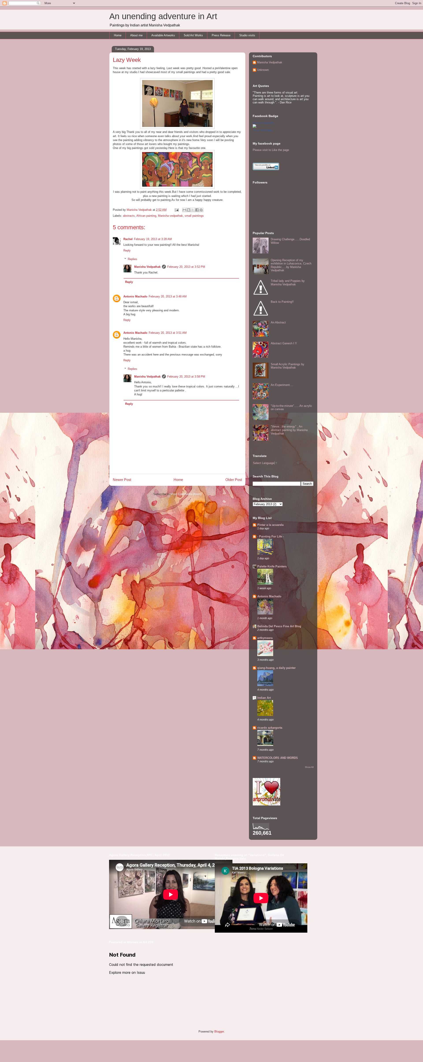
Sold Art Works (193, 35)
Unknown (263, 70)
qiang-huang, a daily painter (276, 667)
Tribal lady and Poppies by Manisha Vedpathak (288, 282)
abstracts (129, 215)
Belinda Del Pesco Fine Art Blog (279, 626)
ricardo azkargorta (269, 727)
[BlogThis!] (188, 210)
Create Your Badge (263, 130)
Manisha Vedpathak (147, 266)
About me (136, 35)
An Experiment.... (282, 385)
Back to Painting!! (282, 301)
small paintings (194, 215)
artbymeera (265, 638)
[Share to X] (193, 210)
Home (117, 35)
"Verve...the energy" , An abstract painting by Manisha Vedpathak (289, 430)
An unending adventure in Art (163, 16)
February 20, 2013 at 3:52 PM (186, 266)
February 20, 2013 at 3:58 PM (186, 376)
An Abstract (278, 322)
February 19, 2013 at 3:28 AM (153, 239)
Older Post (233, 480)
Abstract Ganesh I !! (284, 343)
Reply (127, 250)
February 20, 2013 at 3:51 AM (168, 332)
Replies (132, 258)
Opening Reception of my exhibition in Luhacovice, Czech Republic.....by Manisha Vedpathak (291, 265)
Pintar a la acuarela (270, 524)
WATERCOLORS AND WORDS (277, 757)
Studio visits (247, 35)
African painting (146, 215)
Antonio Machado (135, 296)
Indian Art (264, 697)
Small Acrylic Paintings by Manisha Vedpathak (287, 366)
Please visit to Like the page (271, 150)
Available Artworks (163, 35)
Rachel (128, 239)
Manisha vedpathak (170, 215)
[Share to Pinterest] (201, 210)
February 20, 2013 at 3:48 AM (168, 296)
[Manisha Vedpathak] (254, 126)
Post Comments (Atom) (186, 494)
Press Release (221, 35)
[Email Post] (176, 209)
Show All (309, 767)
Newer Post (122, 480)
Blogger (219, 1031)
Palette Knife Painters (272, 566)
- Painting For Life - (270, 536)
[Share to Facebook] (197, 210)
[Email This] (184, 210)
